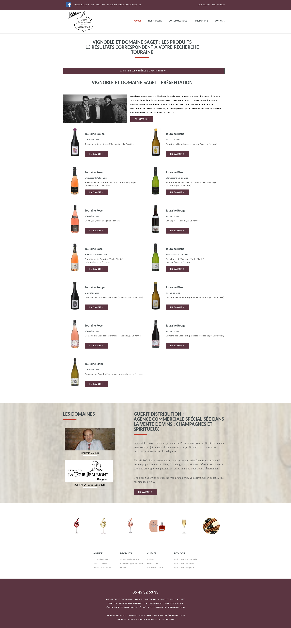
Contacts (220, 21)
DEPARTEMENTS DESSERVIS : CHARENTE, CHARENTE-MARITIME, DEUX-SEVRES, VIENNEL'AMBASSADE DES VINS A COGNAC (145, 609)
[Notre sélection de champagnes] (184, 525)
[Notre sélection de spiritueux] (157, 525)
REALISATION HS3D (176, 613)
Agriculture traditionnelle (185, 565)
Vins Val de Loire (92, 140)
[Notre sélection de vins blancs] (103, 525)
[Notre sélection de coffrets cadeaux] (211, 525)
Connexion (204, 5)
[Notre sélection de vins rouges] (76, 525)
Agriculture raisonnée (183, 569)
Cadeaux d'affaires (155, 573)
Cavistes (150, 565)
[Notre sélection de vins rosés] (130, 525)
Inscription (218, 5)
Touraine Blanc (175, 134)
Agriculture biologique (184, 573)
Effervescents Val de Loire (96, 178)
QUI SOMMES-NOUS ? (178, 21)
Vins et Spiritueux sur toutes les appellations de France (131, 569)
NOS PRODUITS (155, 21)
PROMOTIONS (201, 21)
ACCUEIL (137, 21)
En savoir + (142, 119)
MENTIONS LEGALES (157, 613)
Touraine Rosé (94, 172)
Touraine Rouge (95, 134)
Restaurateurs (153, 569)
